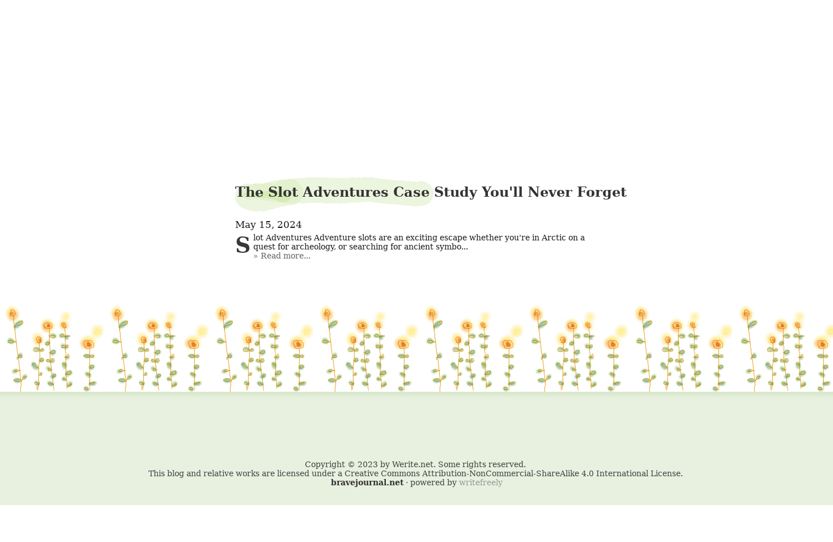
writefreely (481, 482)
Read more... (286, 255)
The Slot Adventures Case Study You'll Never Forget (431, 192)
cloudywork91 (416, 38)
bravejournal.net (367, 482)
